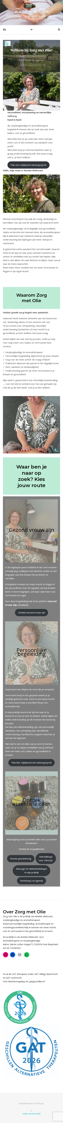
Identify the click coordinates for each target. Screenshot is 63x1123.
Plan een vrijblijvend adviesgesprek (28, 164)
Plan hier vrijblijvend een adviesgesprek (32, 762)
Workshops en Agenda (31, 880)
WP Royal (39, 1103)
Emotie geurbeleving (20, 858)
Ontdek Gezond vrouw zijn (31, 612)
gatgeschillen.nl (37, 981)
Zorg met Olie (32, 10)
